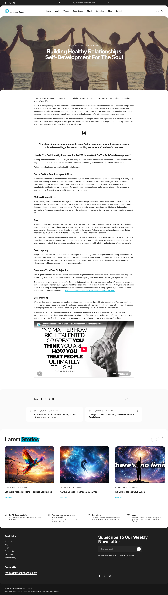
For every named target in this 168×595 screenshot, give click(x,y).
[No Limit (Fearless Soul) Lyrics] (140, 464)
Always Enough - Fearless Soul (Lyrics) (79, 491)
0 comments (130, 399)
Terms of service (54, 591)
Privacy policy (8, 591)
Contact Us (9, 551)
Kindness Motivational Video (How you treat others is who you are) (55, 416)
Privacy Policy (10, 558)
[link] (21, 573)
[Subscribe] (139, 549)
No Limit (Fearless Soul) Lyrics (130, 491)
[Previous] (60, 2)
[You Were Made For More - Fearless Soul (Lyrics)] (29, 464)
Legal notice (45, 591)
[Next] (108, 2)
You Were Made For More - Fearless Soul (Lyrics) (29, 491)
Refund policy (16, 591)
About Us (8, 541)
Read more (8, 497)
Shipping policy (25, 591)
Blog (6, 544)
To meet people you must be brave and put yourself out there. (90, 290)
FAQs (7, 548)
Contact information (36, 591)
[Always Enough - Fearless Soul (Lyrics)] (84, 464)
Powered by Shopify (25, 588)
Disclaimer (9, 554)
